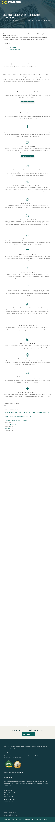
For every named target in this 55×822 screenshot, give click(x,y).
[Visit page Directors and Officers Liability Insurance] (27, 169)
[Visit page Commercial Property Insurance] (27, 325)
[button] (52, 2)
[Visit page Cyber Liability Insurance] (27, 149)
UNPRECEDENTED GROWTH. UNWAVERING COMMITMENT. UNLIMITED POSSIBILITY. (26, 412)
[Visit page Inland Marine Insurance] (27, 272)
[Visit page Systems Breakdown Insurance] (27, 358)
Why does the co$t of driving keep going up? (15, 420)
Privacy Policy (7, 772)
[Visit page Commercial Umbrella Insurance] (27, 392)
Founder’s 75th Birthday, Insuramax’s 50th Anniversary (18, 416)
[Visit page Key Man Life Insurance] (27, 289)
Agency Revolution (12, 812)
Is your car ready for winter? (11, 424)
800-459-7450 (13, 47)
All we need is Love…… (9, 428)
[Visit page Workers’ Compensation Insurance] (27, 376)
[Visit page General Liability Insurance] (27, 254)
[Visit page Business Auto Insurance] (27, 112)
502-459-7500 (11, 799)
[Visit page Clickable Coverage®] (5, 406)
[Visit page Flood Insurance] (27, 238)
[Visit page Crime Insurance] (27, 130)
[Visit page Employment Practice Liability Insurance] (27, 185)
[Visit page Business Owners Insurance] (27, 94)
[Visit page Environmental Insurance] (27, 203)
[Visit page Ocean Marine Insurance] (27, 343)
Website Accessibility (17, 772)
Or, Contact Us (28, 734)
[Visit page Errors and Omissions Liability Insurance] (27, 308)
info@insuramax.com (15, 49)
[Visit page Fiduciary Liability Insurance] (27, 220)
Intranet (21, 811)
